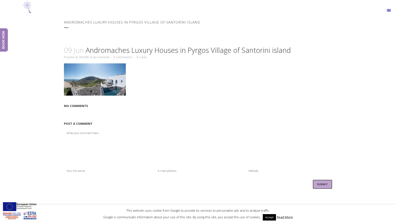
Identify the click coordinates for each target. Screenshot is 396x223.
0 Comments (122, 57)
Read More (285, 217)
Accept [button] (269, 217)
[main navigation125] (19, 211)
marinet (104, 57)
